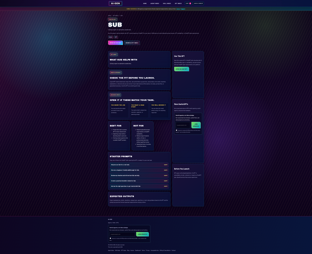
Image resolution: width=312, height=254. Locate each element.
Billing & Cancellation (165, 250)
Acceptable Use (155, 250)
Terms (178, 9)
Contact (174, 250)
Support (183, 9)
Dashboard (138, 250)
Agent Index (155, 3)
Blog (128, 250)
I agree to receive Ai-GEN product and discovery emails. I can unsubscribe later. (188, 131)
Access (132, 250)
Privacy (148, 250)
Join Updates (196, 125)
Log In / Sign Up (198, 3)
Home (145, 3)
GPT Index (178, 3)
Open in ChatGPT (115, 43)
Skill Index (167, 3)
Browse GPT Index (132, 43)
